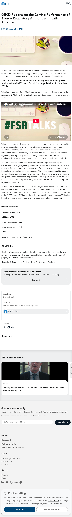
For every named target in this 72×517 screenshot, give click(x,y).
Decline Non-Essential (52, 509)
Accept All (20, 509)
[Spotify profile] (21, 483)
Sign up (35, 280)
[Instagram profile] (11, 483)
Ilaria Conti (35, 262)
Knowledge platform (10, 459)
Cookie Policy (53, 501)
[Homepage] (8, 3)
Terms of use (32, 415)
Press (3, 478)
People (4, 475)
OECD (65, 71)
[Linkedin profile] (2, 483)
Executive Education (12, 447)
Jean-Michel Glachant (21, 262)
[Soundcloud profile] (16, 483)
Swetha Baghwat (48, 262)
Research (6, 440)
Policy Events (8, 444)
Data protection (42, 415)
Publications (6, 462)
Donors (4, 465)
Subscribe (61, 422)
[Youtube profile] (7, 483)
